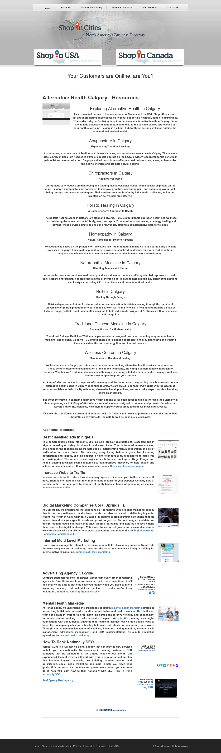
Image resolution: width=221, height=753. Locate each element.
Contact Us (173, 7)
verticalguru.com (146, 650)
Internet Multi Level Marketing (68, 540)
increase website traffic (56, 487)
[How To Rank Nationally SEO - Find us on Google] (167, 664)
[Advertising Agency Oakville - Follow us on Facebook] (150, 592)
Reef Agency (49, 680)
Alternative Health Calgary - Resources (90, 97)
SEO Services (149, 7)
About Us (66, 7)
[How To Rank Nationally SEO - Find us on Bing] (173, 664)
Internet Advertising (91, 7)
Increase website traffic (56, 477)
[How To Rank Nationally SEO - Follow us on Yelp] (170, 664)
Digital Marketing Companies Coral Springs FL (83, 505)
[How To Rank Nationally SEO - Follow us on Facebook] (158, 664)
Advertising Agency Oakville (67, 573)
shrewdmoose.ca (146, 589)
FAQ (150, 687)
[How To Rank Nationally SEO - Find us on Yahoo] (177, 664)
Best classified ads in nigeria (68, 437)
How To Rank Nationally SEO (68, 642)
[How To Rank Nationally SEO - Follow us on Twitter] (161, 664)
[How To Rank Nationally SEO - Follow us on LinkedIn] (164, 664)
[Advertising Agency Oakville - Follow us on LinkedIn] (153, 592)
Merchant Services (122, 7)
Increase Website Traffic (63, 472)
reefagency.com (145, 684)
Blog (144, 687)
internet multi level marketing (93, 552)
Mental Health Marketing (63, 603)
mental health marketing (127, 607)
